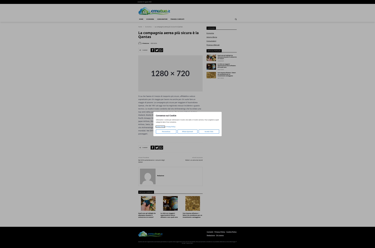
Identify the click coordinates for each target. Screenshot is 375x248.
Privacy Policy (170, 127)
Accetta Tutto (209, 131)
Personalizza (166, 131)
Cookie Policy (160, 127)
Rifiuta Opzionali (187, 131)
